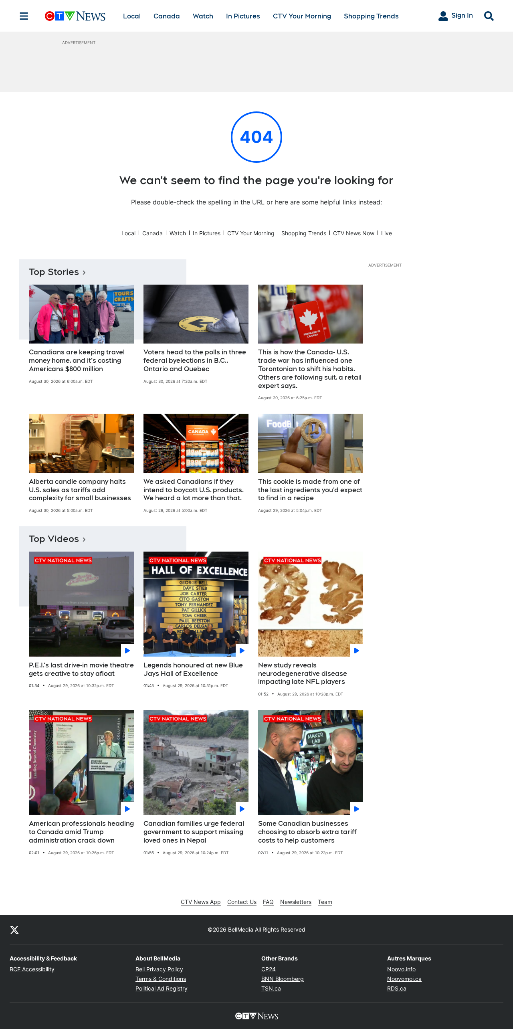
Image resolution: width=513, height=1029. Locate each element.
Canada (166, 16)
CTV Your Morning (302, 16)
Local (132, 16)
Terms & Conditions (160, 978)
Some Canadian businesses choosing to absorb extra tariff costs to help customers (307, 832)
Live (386, 233)
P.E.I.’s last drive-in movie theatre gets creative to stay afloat (81, 669)
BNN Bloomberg (282, 978)
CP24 (268, 969)
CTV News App (201, 901)
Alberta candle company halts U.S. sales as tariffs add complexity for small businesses (80, 490)
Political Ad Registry (161, 988)
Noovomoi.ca (404, 978)
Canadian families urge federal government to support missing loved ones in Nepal (193, 832)
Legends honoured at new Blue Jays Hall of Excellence (193, 669)
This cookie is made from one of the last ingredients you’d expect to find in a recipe (310, 490)
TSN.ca (271, 988)
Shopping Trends (371, 16)
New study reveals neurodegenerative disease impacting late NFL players (302, 673)
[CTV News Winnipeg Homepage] (75, 16)
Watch (203, 16)
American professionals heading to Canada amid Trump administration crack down (81, 832)
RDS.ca (396, 988)
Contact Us (241, 901)
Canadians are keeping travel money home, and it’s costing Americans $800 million (77, 360)
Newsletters (295, 901)
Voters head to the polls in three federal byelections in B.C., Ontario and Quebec (194, 360)
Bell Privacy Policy (159, 969)
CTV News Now (353, 233)
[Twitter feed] (14, 929)
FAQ (268, 901)
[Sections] (24, 16)
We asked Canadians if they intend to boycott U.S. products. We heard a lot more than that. (193, 490)
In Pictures (243, 16)
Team (325, 901)
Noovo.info (401, 969)
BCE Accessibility (32, 969)
